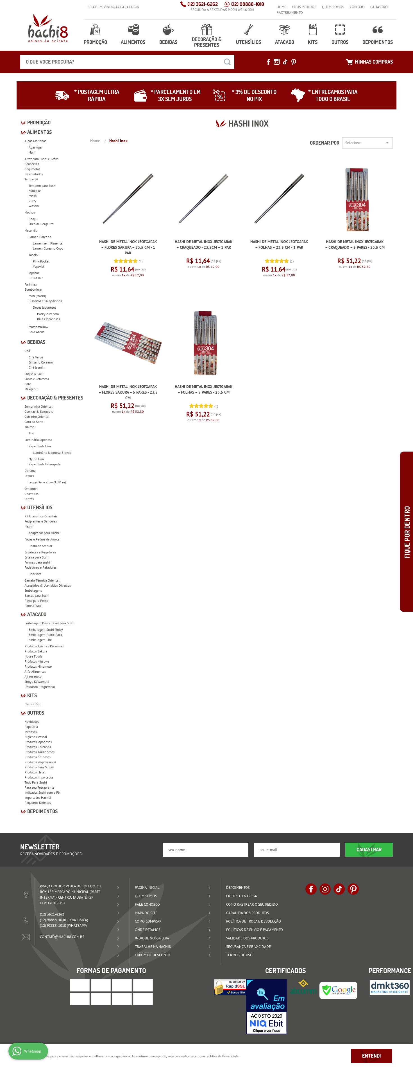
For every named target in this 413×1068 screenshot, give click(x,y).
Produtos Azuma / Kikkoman (44, 646)
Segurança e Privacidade (248, 946)
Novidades (31, 721)
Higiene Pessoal (35, 737)
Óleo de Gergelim (41, 224)
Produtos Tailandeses (39, 752)
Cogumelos (32, 169)
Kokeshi (29, 427)
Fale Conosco (147, 904)
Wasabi (34, 206)
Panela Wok (32, 605)
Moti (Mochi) (37, 296)
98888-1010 (247, 4)
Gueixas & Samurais (38, 411)
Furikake (35, 191)
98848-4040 (53, 919)
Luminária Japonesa (38, 439)
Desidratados (33, 174)
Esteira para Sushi (36, 557)
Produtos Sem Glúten (39, 767)
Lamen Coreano (40, 237)
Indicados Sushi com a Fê (42, 792)
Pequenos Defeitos (37, 802)
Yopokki (38, 266)
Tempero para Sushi (42, 185)
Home (281, 7)
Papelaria (31, 726)
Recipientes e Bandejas (40, 521)
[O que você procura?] (227, 62)
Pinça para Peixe (36, 600)
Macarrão (30, 230)
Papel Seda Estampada (45, 464)
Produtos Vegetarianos (40, 762)
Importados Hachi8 (37, 797)
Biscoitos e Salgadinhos (45, 301)
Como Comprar (148, 921)
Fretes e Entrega (241, 896)
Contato (357, 7)
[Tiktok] (285, 62)
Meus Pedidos (304, 7)
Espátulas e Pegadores (40, 552)
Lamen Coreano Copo (48, 248)
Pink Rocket (41, 261)
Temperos (31, 179)
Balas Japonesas (48, 319)
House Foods (33, 656)
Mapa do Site (146, 912)
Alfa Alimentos (35, 671)
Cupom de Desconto (152, 955)
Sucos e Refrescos (36, 379)
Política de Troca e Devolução (253, 921)
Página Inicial (147, 887)
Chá (27, 351)
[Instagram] (277, 62)
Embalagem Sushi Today (46, 629)
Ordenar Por (324, 143)
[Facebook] (268, 62)
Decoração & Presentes (207, 42)
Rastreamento (289, 12)
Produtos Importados (38, 777)
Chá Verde (36, 357)
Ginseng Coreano (41, 362)
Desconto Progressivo (39, 687)
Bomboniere (33, 289)
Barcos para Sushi (36, 595)
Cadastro (379, 7)
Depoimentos (377, 42)
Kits (312, 42)
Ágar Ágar (35, 147)
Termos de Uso (239, 955)
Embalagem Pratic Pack (45, 634)
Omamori (31, 488)
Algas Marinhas (35, 141)
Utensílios (248, 42)
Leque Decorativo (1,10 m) (47, 482)
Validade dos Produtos (247, 938)
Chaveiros (31, 494)
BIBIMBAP (36, 278)
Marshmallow (38, 327)
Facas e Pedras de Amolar (42, 539)
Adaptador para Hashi (44, 533)
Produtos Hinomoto (38, 666)
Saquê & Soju (33, 374)
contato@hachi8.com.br (62, 936)
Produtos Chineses (37, 757)
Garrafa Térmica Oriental (42, 580)
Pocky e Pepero (48, 314)
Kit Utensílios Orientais (40, 516)
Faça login (129, 7)
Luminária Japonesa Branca (52, 452)
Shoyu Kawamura (36, 681)
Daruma (30, 470)
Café (27, 384)
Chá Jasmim (37, 367)
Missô (33, 196)
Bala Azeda (36, 332)
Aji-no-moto (32, 676)
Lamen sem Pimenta (47, 243)
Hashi (28, 526)
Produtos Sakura (35, 651)
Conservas (31, 164)
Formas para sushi (37, 562)
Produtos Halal (35, 772)
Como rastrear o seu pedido (252, 904)
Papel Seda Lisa (40, 446)
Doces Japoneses (44, 307)
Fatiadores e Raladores (40, 567)
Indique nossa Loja (152, 938)
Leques (29, 476)
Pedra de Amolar (40, 546)
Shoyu (33, 219)
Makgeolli (31, 389)
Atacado (284, 42)
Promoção (95, 42)
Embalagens (33, 590)
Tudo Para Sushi (35, 782)
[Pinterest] (293, 62)
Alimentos (133, 42)
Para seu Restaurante (39, 787)
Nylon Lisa (36, 459)
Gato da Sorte (33, 421)
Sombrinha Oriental (38, 406)
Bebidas (168, 42)
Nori (32, 152)
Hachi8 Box (32, 704)
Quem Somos (333, 7)
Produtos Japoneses (38, 742)
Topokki (34, 255)
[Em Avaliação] (266, 1006)
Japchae (34, 273)
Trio (31, 433)
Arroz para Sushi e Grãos (41, 159)
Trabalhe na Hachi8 (153, 946)
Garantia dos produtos (247, 912)
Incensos (30, 732)
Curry (32, 201)
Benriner (35, 574)
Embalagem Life (40, 640)
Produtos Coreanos (37, 747)
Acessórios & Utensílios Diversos (47, 585)
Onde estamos (147, 929)
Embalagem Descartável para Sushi (49, 623)
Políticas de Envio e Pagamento (254, 929)
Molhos (29, 212)
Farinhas (30, 284)
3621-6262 (202, 4)
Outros (340, 42)
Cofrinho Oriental (36, 416)
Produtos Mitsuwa (36, 661)
